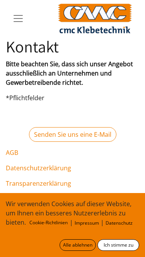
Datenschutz (119, 223)
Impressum (87, 223)
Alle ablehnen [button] (77, 245)
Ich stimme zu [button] (118, 245)
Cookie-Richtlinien (48, 222)
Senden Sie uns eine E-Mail (72, 134)
